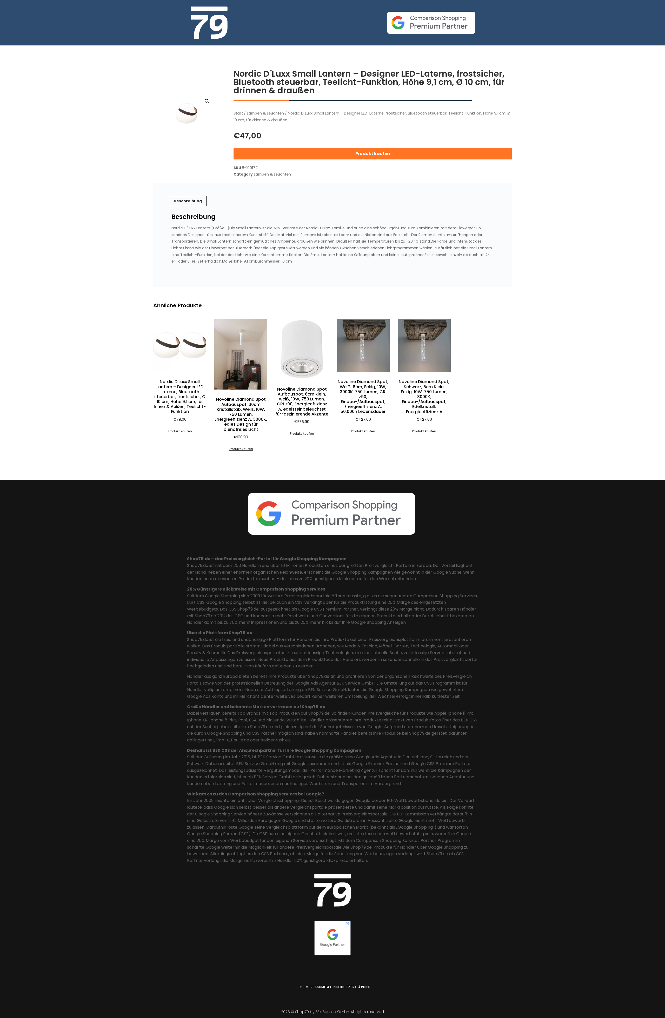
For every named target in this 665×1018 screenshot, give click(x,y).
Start (238, 113)
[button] (207, 101)
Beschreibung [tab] (188, 201)
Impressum (314, 987)
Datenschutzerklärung (347, 987)
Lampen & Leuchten (265, 113)
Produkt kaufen (372, 154)
